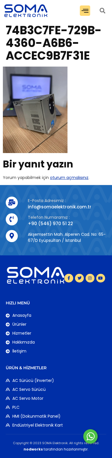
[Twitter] (79, 278)
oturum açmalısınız (69, 177)
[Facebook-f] (68, 278)
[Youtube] (100, 278)
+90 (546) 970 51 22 (50, 223)
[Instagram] (90, 278)
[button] (85, 10)
